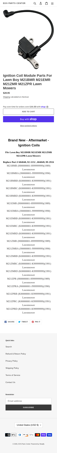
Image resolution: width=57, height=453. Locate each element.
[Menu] (52, 3)
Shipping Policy (12, 368)
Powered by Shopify (37, 444)
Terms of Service (13, 375)
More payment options (28, 126)
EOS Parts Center (14, 3)
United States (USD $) (28, 425)
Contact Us (10, 382)
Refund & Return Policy (16, 354)
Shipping (6, 97)
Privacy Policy (12, 361)
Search (9, 347)
